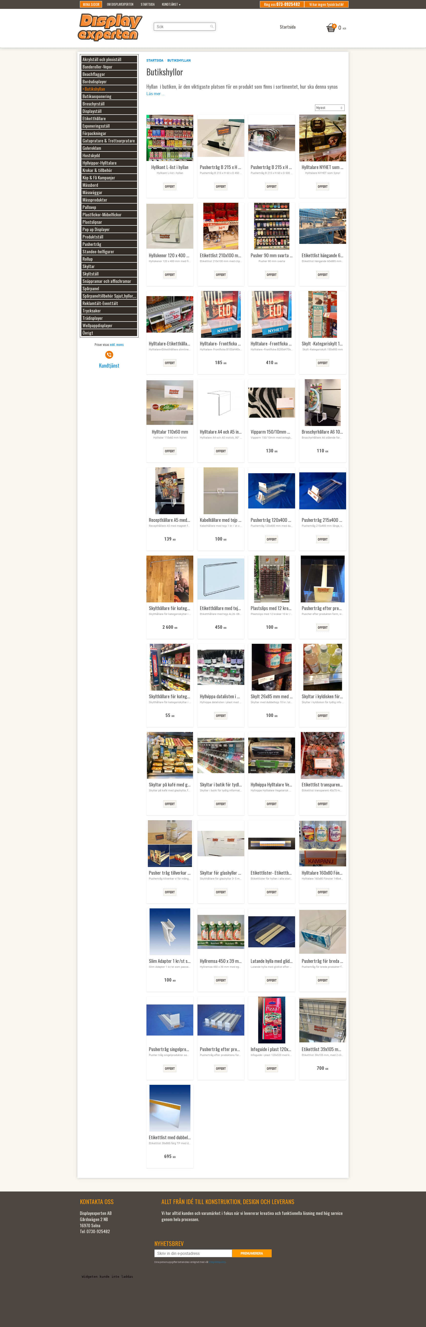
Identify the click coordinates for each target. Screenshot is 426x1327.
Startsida (154, 60)
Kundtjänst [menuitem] (170, 4)
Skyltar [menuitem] (89, 266)
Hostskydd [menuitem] (91, 155)
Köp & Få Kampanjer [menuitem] (99, 177)
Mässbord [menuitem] (90, 185)
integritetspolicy (217, 1262)
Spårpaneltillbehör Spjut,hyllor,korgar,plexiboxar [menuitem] (110, 295)
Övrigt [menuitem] (88, 332)
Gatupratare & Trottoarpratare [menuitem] (109, 140)
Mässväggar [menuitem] (92, 192)
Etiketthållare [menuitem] (94, 118)
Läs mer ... (155, 93)
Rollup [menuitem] (88, 258)
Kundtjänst (109, 365)
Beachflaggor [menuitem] (94, 74)
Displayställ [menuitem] (92, 111)
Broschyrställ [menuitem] (94, 103)
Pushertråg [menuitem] (92, 244)
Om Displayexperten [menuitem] (120, 4)
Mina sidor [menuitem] (91, 4)
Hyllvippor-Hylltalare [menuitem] (100, 162)
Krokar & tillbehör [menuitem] (97, 170)
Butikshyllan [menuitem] (95, 88)
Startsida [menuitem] (148, 4)
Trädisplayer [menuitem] (93, 318)
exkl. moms (117, 344)
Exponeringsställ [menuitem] (96, 125)
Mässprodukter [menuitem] (95, 199)
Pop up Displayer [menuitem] (96, 229)
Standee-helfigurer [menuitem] (98, 251)
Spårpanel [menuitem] (91, 288)
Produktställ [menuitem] (93, 236)
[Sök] (211, 26)
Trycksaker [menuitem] (92, 310)
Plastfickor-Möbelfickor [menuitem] (102, 214)
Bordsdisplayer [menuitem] (95, 81)
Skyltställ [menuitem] (91, 273)
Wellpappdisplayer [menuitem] (97, 325)
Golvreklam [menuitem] (92, 148)
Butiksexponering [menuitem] (97, 96)
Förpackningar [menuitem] (94, 133)
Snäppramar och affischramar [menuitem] (107, 281)
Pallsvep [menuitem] (89, 207)
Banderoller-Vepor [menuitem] (97, 66)
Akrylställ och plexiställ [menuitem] (102, 59)
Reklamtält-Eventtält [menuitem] (100, 303)
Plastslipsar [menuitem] (92, 222)
